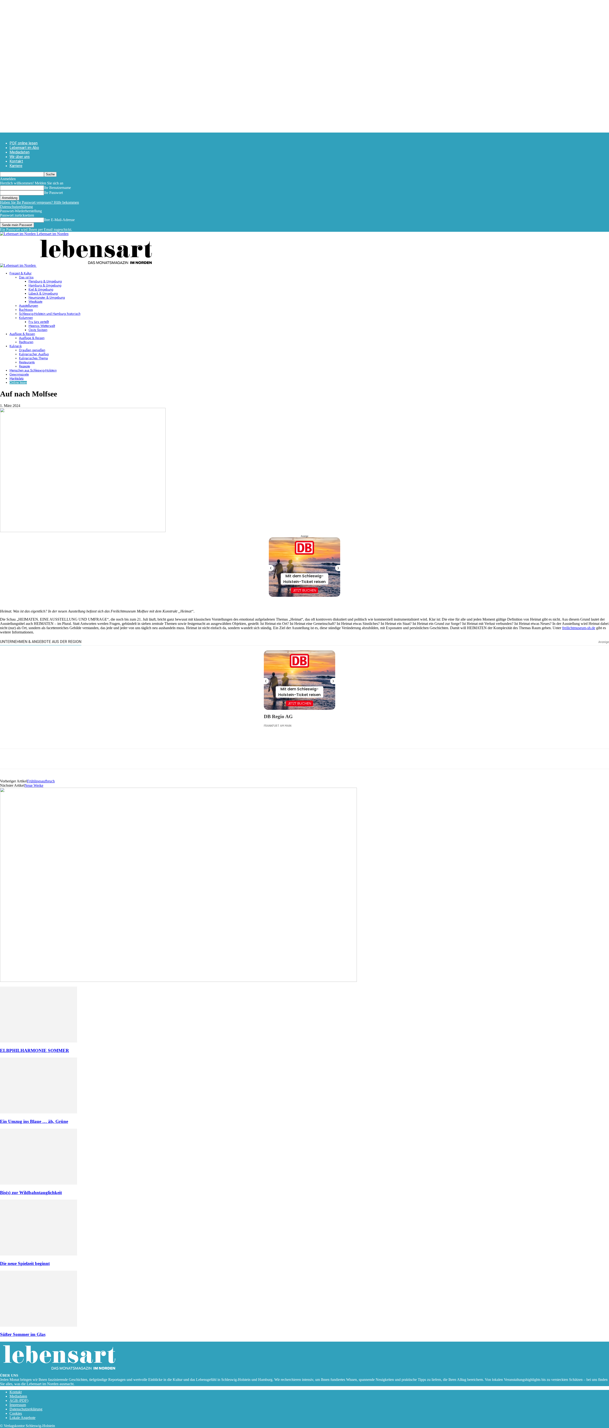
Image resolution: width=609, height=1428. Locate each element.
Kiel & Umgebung (41, 289)
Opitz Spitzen (38, 330)
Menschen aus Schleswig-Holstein (33, 370)
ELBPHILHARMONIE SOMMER (34, 1050)
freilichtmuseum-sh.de (578, 628)
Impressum (18, 1405)
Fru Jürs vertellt (39, 322)
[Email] (42, 759)
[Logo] (18, 265)
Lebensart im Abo (24, 147)
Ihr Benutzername (57, 188)
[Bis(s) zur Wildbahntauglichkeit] (38, 1183)
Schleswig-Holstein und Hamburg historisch (49, 314)
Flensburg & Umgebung (45, 281)
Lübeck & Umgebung (43, 293)
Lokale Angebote (22, 1418)
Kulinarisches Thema (33, 358)
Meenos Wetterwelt (42, 326)
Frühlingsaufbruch (41, 781)
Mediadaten (19, 152)
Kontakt (16, 161)
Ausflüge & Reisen (22, 334)
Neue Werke (34, 785)
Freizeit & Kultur (21, 273)
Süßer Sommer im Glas (22, 1334)
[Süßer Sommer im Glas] (38, 1325)
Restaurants (27, 362)
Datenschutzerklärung (16, 207)
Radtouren (26, 342)
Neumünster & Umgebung (47, 297)
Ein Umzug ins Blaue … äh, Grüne (34, 1121)
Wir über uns (20, 156)
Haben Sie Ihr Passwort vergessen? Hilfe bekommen (39, 202)
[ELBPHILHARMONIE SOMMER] (38, 1041)
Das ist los (26, 277)
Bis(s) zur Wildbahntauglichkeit (31, 1192)
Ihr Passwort (53, 193)
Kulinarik (16, 346)
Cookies (16, 1413)
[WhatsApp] (25, 759)
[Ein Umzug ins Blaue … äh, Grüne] (38, 1112)
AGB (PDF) (19, 1400)
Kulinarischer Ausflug (34, 354)
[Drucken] (59, 759)
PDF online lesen (24, 143)
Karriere (16, 165)
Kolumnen (26, 318)
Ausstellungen (28, 305)
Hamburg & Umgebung (45, 285)
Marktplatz (17, 378)
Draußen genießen (32, 350)
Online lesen (18, 382)
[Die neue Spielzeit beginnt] (38, 1254)
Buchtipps (26, 309)
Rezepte (24, 366)
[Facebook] (8, 759)
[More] (94, 759)
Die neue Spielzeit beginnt (25, 1263)
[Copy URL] (76, 759)
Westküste (35, 301)
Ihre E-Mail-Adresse (59, 220)
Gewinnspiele (19, 374)
